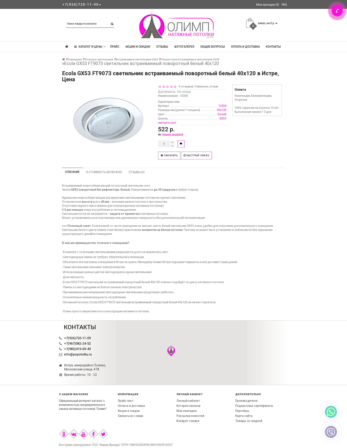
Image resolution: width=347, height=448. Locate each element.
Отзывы (162, 46)
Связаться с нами (130, 415)
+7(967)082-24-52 (77, 343)
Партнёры (242, 410)
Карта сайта (244, 415)
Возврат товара (188, 420)
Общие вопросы (212, 46)
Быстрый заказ (197, 155)
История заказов (189, 405)
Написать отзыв (207, 86)
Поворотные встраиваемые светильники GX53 (190, 59)
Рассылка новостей (190, 415)
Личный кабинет (188, 400)
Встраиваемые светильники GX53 (137, 59)
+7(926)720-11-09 (77, 338)
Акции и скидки (137, 46)
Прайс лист (126, 400)
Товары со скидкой (248, 420)
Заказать (170, 155)
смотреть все (167, 122)
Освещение (75, 59)
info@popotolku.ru (78, 354)
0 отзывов (185, 86)
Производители (246, 400)
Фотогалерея (184, 46)
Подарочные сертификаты (254, 405)
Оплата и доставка (245, 46)
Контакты (273, 46)
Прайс (114, 46)
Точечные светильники (99, 59)
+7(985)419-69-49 (77, 349)
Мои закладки (187, 410)
